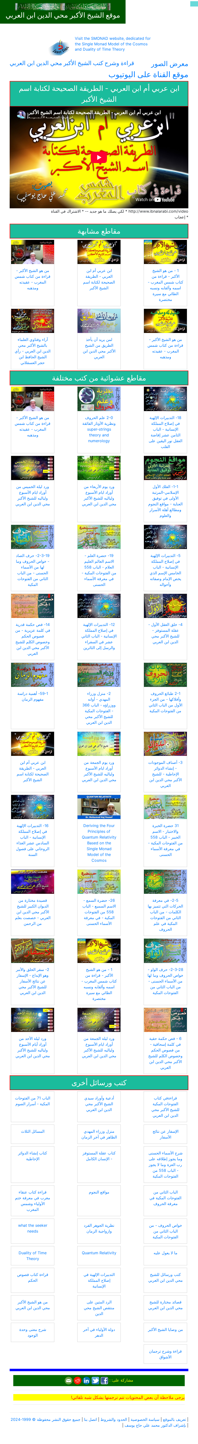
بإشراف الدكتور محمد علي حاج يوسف (155, 1425)
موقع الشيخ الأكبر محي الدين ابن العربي (63, 15)
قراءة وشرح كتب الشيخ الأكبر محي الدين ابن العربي (72, 63)
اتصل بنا (90, 1419)
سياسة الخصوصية (145, 1419)
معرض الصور (169, 64)
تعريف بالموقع (174, 1419)
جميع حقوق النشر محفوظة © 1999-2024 (45, 1419)
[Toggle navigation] (194, 4)
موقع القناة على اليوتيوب (148, 74)
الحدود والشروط (113, 1419)
